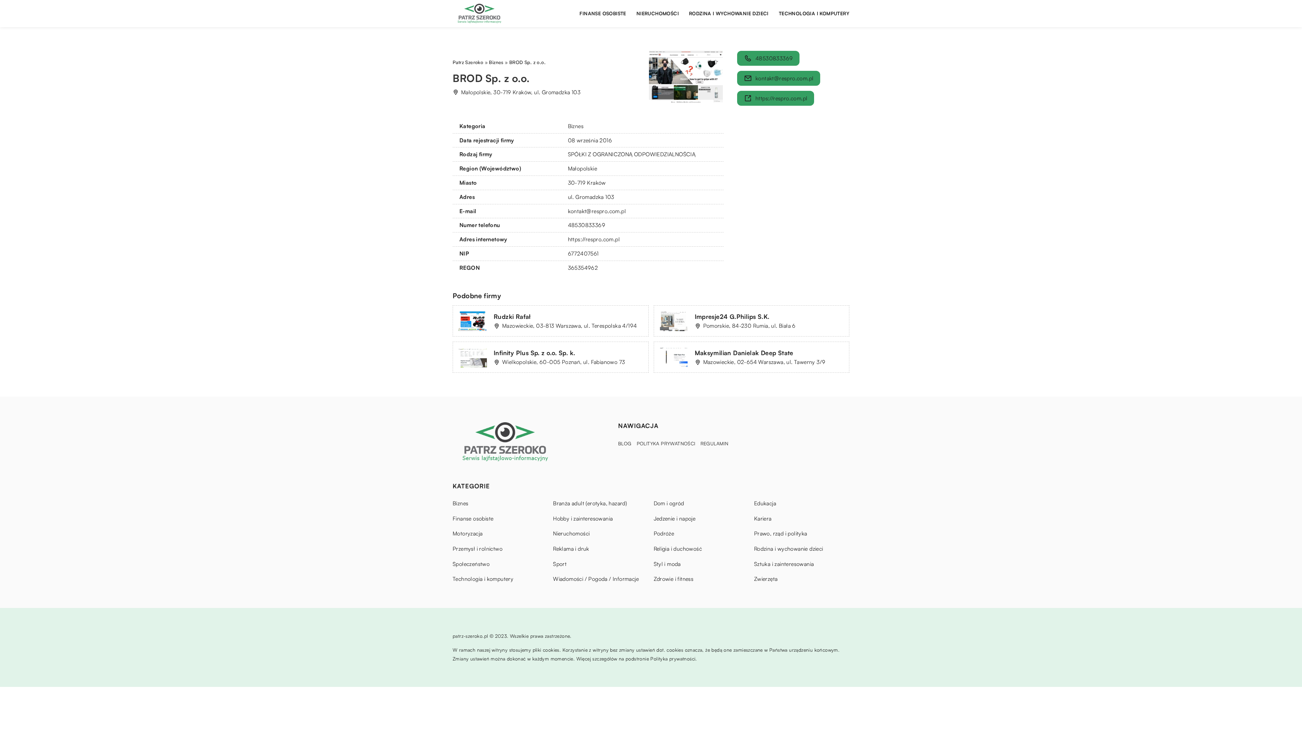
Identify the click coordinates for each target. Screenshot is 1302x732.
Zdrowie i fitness (674, 578)
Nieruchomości (657, 13)
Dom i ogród (669, 503)
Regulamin (715, 443)
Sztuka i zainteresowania (784, 564)
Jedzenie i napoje (675, 518)
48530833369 (586, 225)
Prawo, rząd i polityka (780, 533)
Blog (625, 443)
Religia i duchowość (678, 548)
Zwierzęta (766, 578)
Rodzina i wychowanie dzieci (729, 13)
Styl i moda (667, 564)
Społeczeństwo (471, 564)
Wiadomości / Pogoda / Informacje (596, 578)
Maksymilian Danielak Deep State (744, 353)
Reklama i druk (571, 548)
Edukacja (765, 503)
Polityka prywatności (666, 443)
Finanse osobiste (602, 13)
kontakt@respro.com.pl (597, 211)
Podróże (664, 533)
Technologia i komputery (814, 13)
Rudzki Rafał (512, 316)
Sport (560, 564)
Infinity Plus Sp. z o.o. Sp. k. (534, 353)
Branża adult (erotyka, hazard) (590, 503)
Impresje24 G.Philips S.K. (732, 316)
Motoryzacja (467, 533)
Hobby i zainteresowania (583, 518)
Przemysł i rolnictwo (477, 548)
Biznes (576, 126)
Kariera (763, 518)
